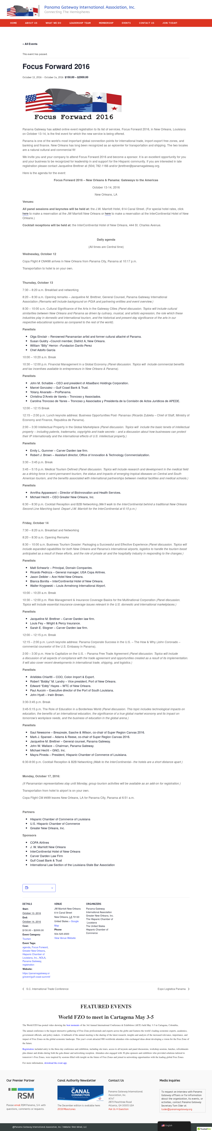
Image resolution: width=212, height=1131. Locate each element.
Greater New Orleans (34, 950)
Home (13, 23)
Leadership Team (80, 23)
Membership (106, 23)
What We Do (53, 23)
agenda (26, 947)
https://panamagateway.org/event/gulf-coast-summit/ (36, 975)
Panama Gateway (32, 961)
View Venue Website (65, 938)
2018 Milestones (66, 1109)
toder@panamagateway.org (176, 1109)
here (25, 213)
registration (28, 964)
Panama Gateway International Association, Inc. (89, 7)
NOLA (42, 957)
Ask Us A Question (118, 1109)
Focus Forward (40, 947)
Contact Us (146, 23)
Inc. (36, 957)
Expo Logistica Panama (172, 989)
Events (126, 23)
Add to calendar (40, 888)
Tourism (27, 938)
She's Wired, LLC (79, 1127)
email (17, 1105)
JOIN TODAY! (170, 23)
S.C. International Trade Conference (47, 989)
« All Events (30, 44)
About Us (31, 23)
